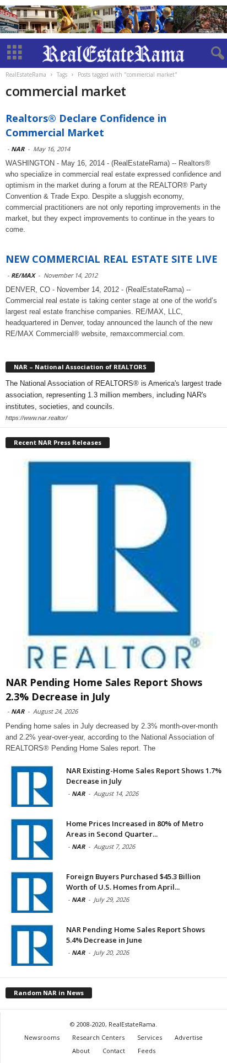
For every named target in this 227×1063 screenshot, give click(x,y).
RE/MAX (23, 275)
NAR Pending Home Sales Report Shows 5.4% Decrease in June (135, 934)
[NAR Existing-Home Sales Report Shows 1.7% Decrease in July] (33, 786)
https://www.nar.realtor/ (36, 417)
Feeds (146, 1050)
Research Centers (98, 1037)
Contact (113, 1050)
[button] (210, 53)
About (81, 1050)
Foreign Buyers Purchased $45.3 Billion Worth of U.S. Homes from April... (133, 881)
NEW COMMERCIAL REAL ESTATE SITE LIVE (112, 258)
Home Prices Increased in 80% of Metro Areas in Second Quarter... (134, 828)
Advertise (189, 1037)
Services (149, 1037)
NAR (17, 149)
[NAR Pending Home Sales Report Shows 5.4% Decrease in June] (33, 945)
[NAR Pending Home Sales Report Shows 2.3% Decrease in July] (113, 563)
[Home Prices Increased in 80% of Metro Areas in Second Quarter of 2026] (33, 839)
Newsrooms (42, 1037)
